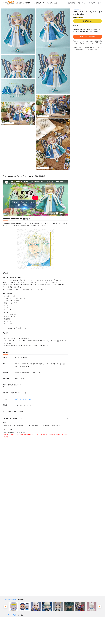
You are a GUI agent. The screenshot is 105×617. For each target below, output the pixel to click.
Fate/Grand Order (77, 9)
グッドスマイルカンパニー (24, 399)
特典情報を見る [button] (89, 21)
